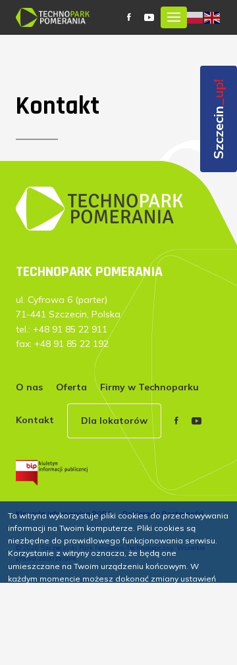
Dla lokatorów (114, 420)
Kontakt (35, 420)
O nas (29, 387)
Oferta (71, 387)
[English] (212, 16)
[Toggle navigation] (174, 17)
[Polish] (195, 16)
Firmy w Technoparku (149, 387)
